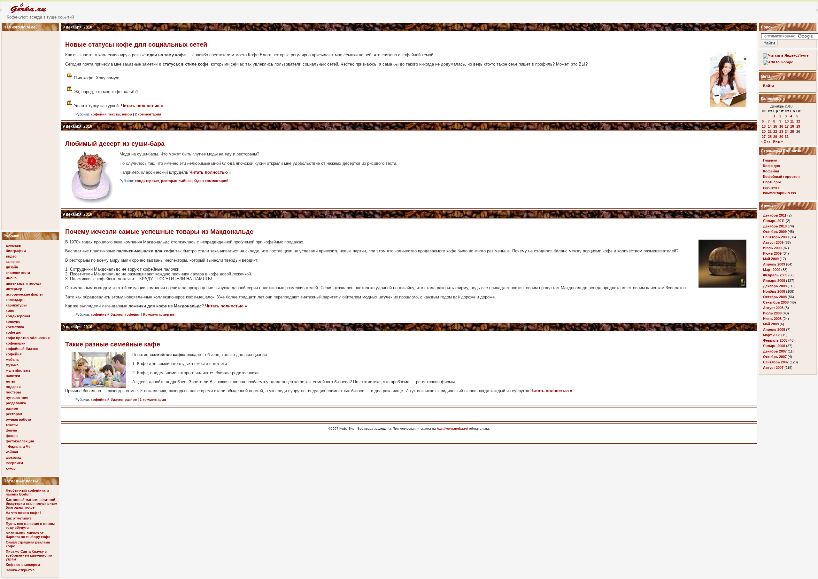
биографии (16, 251)
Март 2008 (771, 335)
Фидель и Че (19, 446)
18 (792, 126)
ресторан (14, 414)
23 (781, 131)
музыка (12, 365)
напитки (13, 376)
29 (775, 137)
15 (775, 126)
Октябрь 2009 (775, 232)
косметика (15, 327)
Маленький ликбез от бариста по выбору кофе (28, 535)
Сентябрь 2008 (776, 302)
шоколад (13, 457)
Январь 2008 (774, 346)
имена (11, 278)
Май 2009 (771, 259)
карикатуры (16, 305)
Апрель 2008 (774, 329)
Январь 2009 (774, 280)
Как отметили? (19, 518)
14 (770, 126)
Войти (768, 86)
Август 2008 (773, 308)
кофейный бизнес (22, 349)
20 (764, 131)
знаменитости (18, 272)
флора (12, 436)
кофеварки (16, 343)
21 (770, 131)
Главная (770, 160)
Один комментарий (211, 181)
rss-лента (771, 187)
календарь (15, 300)
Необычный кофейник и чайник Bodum (27, 492)
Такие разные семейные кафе (112, 344)
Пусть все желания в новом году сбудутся (30, 525)
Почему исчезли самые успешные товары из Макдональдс (159, 231)
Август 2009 (773, 242)
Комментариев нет (159, 314)
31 (787, 137)
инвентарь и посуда (23, 283)
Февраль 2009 (775, 275)
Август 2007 (773, 367)
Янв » (778, 141)
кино (10, 311)
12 (798, 121)
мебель (12, 359)
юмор (11, 468)
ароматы (13, 245)
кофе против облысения (28, 338)
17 (787, 126)
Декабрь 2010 (775, 226)
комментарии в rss (779, 193)
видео (11, 256)
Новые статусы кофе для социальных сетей (136, 44)
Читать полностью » (142, 105)
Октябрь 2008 (775, 297)
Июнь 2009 (772, 253)
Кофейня (771, 171)
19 (798, 126)
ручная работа (18, 419)
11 (792, 121)
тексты (12, 425)
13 (764, 126)
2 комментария (148, 114)
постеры (13, 392)
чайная (12, 452)
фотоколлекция (20, 441)
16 (781, 126)
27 (764, 137)
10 (787, 121)
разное (12, 408)
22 (775, 131)
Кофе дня (771, 166)
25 (792, 131)
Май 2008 (771, 324)
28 (770, 137)
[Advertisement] (31, 129)
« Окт (765, 141)
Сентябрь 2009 (776, 237)
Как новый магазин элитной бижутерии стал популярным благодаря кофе (31, 503)
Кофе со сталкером (23, 565)
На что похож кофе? (24, 513)
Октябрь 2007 (775, 357)
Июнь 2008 (772, 319)
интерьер (14, 289)
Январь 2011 (774, 221)
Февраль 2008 (775, 340)
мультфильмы (18, 370)
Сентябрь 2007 (776, 362)
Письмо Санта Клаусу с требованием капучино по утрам (29, 555)
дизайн (12, 267)
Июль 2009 (772, 248)
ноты (10, 381)
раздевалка (16, 403)
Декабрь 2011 (774, 215)
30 (781, 137)
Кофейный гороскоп (781, 176)
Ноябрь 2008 (774, 291)
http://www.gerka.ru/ (452, 428)
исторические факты (24, 294)
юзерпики (14, 463)
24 (787, 131)
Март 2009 (771, 270)
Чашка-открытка (20, 570)
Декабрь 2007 (775, 351)
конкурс (13, 321)
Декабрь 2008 (775, 286)
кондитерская (18, 316)
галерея (12, 262)
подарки (13, 387)
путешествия (17, 398)
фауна (11, 430)
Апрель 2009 (774, 264)
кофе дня (14, 332)
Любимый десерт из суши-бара (115, 143)
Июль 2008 (772, 313)
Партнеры (772, 182)
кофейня (13, 354)
